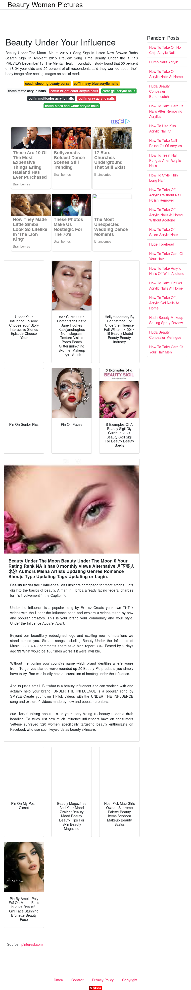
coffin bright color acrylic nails (74, 90)
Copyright (129, 979)
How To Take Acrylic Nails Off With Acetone (166, 271)
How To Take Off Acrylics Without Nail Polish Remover (165, 195)
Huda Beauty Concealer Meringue (165, 335)
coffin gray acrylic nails (97, 98)
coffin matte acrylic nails (27, 90)
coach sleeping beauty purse (47, 83)
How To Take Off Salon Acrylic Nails (163, 232)
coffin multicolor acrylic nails (51, 98)
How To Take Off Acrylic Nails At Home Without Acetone (166, 214)
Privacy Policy (103, 979)
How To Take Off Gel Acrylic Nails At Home (166, 285)
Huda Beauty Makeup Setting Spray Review (166, 320)
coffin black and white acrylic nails (71, 105)
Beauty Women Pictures (45, 4)
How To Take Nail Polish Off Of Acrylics (165, 143)
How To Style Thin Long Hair (163, 177)
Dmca (58, 979)
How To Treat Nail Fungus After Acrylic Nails (165, 160)
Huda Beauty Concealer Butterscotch (159, 91)
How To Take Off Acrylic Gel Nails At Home (164, 302)
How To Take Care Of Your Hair (166, 256)
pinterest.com (32, 944)
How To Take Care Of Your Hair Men (166, 349)
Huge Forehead (161, 244)
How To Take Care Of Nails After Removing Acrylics (166, 111)
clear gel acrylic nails (118, 90)
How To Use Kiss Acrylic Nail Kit (162, 128)
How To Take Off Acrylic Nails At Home (166, 74)
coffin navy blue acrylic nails (96, 83)
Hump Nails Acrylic (164, 61)
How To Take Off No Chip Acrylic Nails (165, 50)
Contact (77, 979)
